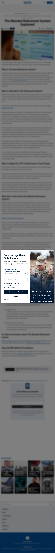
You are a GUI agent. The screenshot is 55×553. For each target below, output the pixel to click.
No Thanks (15, 296)
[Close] (50, 252)
